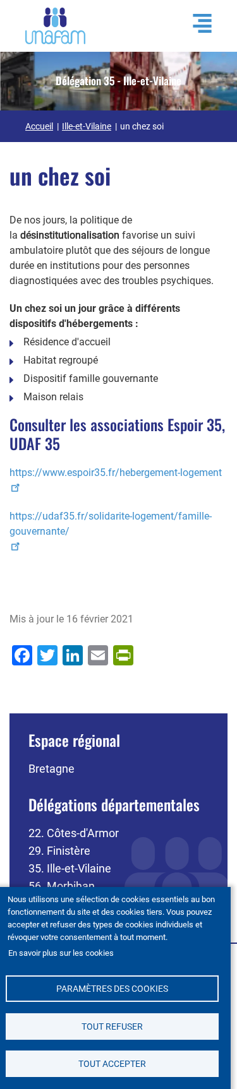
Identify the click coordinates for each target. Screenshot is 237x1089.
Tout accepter (112, 1064)
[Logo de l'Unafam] (55, 25)
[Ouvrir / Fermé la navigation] (196, 23)
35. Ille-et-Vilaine (69, 868)
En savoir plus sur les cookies (61, 953)
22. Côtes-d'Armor (73, 833)
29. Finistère (59, 850)
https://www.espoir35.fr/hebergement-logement (115, 473)
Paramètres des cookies (112, 989)
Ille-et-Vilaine (86, 126)
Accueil (39, 126)
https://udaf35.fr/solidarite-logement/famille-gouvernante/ (110, 523)
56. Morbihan (61, 886)
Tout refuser (112, 1026)
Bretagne (51, 768)
